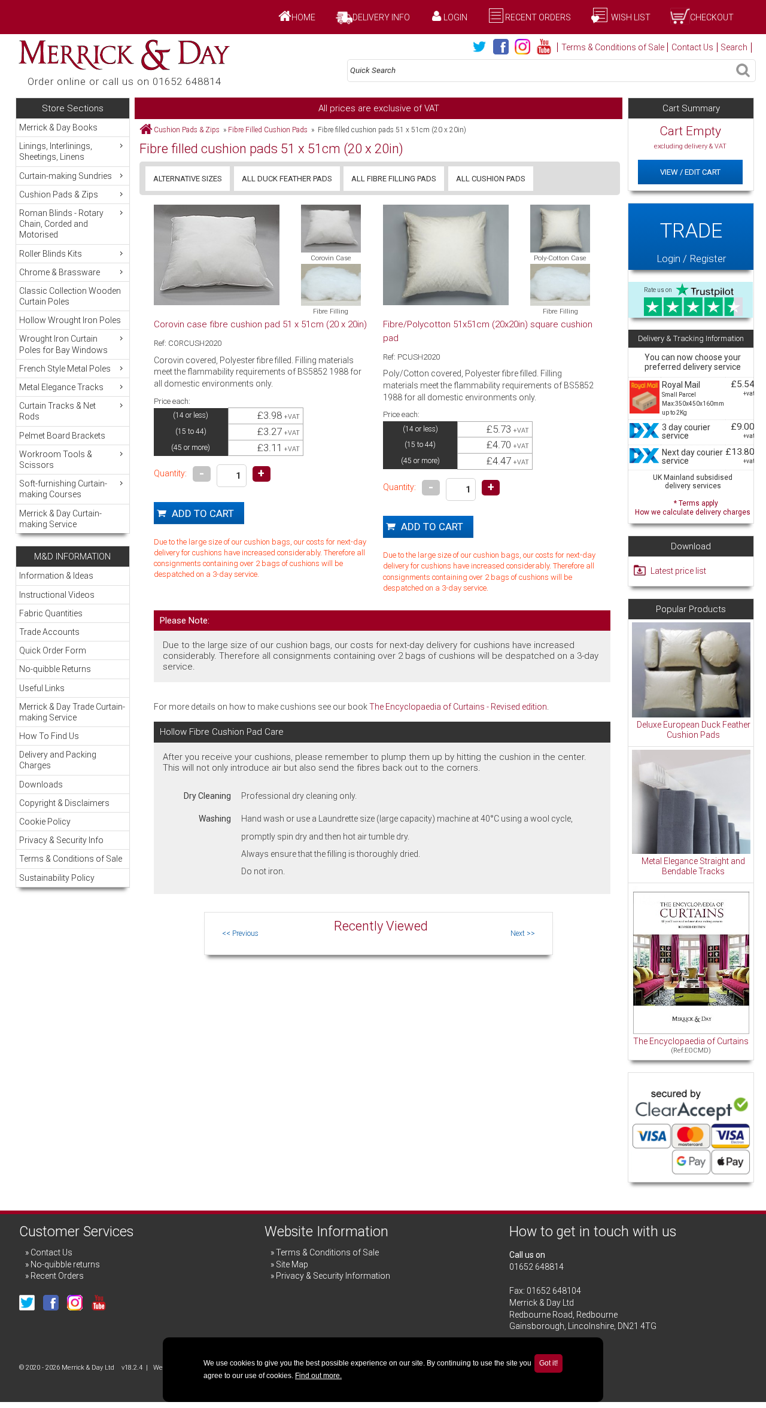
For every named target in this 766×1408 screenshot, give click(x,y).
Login (455, 17)
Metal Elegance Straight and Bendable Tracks (693, 866)
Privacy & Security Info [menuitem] (61, 840)
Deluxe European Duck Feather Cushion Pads (693, 730)
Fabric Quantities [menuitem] (51, 613)
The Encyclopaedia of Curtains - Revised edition (458, 706)
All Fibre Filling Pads (393, 178)
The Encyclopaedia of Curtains (691, 1041)
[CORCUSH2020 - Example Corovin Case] (331, 229)
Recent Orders (538, 17)
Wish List (630, 17)
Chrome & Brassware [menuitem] (59, 272)
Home (303, 17)
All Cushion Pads (490, 178)
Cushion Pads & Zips (187, 130)
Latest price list (678, 571)
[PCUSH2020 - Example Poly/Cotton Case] (560, 229)
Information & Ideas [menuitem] (56, 575)
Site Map (292, 1264)
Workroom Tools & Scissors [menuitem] (55, 459)
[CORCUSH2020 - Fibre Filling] (331, 285)
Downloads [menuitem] (41, 784)
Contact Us (692, 47)
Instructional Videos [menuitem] (57, 595)
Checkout (712, 17)
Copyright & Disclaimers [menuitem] (64, 803)
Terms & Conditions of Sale (612, 47)
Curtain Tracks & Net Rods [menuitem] (57, 411)
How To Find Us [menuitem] (49, 736)
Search (734, 47)
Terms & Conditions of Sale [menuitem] (70, 858)
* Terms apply (692, 506)
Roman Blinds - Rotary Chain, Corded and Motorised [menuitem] (61, 223)
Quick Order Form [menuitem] (52, 650)
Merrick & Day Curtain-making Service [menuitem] (60, 519)
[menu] (72, 325)
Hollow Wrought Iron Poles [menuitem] (70, 320)
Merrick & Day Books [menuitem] (58, 127)
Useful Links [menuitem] (42, 688)
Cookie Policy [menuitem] (45, 821)
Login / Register (691, 241)
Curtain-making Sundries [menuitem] (65, 176)
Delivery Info (381, 17)
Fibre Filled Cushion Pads (268, 130)
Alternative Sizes (187, 178)
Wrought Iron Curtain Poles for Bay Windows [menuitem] (63, 344)
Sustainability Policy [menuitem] (57, 878)
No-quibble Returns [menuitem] (55, 669)
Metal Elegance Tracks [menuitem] (61, 387)
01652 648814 (536, 1267)
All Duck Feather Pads (287, 178)
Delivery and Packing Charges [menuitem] (57, 760)
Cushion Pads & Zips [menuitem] (58, 194)
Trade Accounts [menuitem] (49, 632)
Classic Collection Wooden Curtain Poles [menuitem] (70, 296)
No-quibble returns (65, 1264)
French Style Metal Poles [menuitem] (65, 368)
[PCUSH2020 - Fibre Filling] (560, 285)
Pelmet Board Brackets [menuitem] (62, 435)
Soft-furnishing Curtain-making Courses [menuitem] (63, 489)
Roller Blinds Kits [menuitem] (50, 254)
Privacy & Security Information (333, 1276)
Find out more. (318, 1375)
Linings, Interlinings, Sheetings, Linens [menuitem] (55, 151)
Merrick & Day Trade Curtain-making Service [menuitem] (72, 712)
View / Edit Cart (690, 172)
